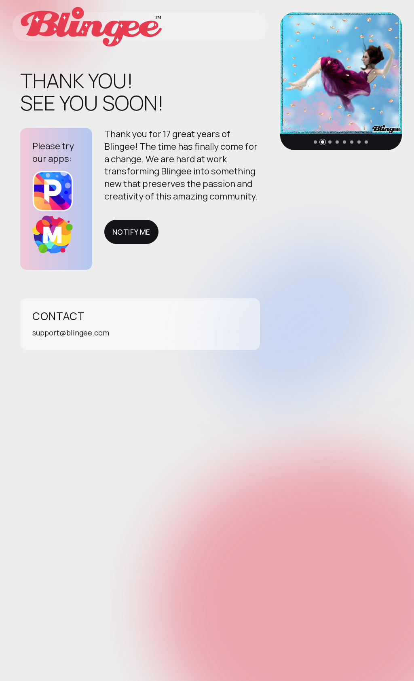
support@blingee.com (70, 332)
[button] (315, 142)
